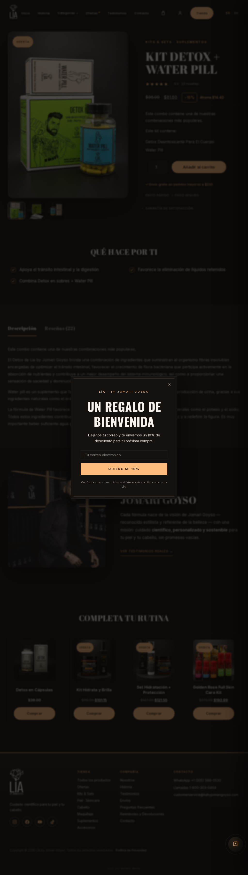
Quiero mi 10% (124, 469)
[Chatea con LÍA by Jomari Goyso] (235, 844)
